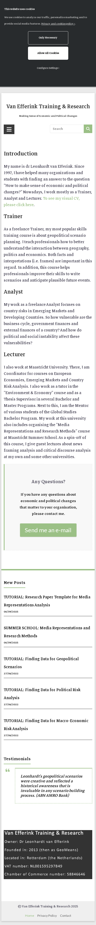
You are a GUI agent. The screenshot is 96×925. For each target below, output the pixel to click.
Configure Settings (47, 68)
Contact (65, 916)
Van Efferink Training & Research (48, 106)
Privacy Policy (47, 916)
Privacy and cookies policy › (58, 24)
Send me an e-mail (48, 530)
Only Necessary (48, 37)
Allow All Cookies (48, 53)
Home (29, 916)
